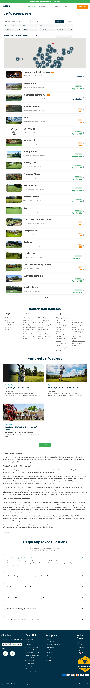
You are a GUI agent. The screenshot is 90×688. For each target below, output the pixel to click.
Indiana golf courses (29, 320)
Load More (45, 297)
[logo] (11, 636)
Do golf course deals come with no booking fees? (24, 620)
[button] (58, 53)
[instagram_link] (12, 653)
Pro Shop (48, 660)
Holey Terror (9, 424)
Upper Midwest (9, 322)
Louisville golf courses (79, 322)
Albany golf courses (62, 318)
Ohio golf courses (43, 318)
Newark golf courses (78, 329)
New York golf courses (30, 334)
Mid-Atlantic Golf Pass (31, 647)
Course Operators (51, 647)
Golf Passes (42, 6)
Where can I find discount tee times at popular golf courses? (28, 598)
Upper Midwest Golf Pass (32, 655)
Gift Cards (49, 652)
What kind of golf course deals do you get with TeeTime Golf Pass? (31, 576)
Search (59, 21)
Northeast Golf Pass (30, 658)
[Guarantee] (83, 664)
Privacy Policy (74, 684)
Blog (65, 6)
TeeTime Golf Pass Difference (54, 644)
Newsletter (49, 658)
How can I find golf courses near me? (20, 558)
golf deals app (61, 563)
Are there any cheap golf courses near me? (22, 609)
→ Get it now (56, 1)
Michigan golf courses (29, 327)
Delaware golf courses (30, 318)
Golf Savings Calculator (32, 666)
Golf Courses (31, 6)
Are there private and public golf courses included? (25, 587)
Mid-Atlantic (8, 318)
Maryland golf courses (30, 325)
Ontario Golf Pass (30, 660)
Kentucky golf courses (29, 322)
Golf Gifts (48, 650)
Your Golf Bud (9, 385)
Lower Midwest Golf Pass (32, 652)
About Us (48, 639)
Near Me (38, 21)
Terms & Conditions (84, 684)
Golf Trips (48, 666)
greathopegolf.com (34, 434)
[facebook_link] (5, 653)
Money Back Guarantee (52, 642)
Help (78, 642)
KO (83, 652)
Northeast (7, 327)
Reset (70, 21)
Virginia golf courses (44, 334)
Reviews (48, 663)
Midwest (6, 320)
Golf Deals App (55, 6)
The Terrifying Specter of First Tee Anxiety (63, 388)
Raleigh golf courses (78, 341)
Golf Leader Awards (30, 671)
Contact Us (80, 644)
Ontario (6, 329)
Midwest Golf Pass (30, 650)
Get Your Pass (82, 6)
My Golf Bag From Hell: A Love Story (18, 388)
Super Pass (28, 644)
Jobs (47, 655)
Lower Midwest (9, 325)
